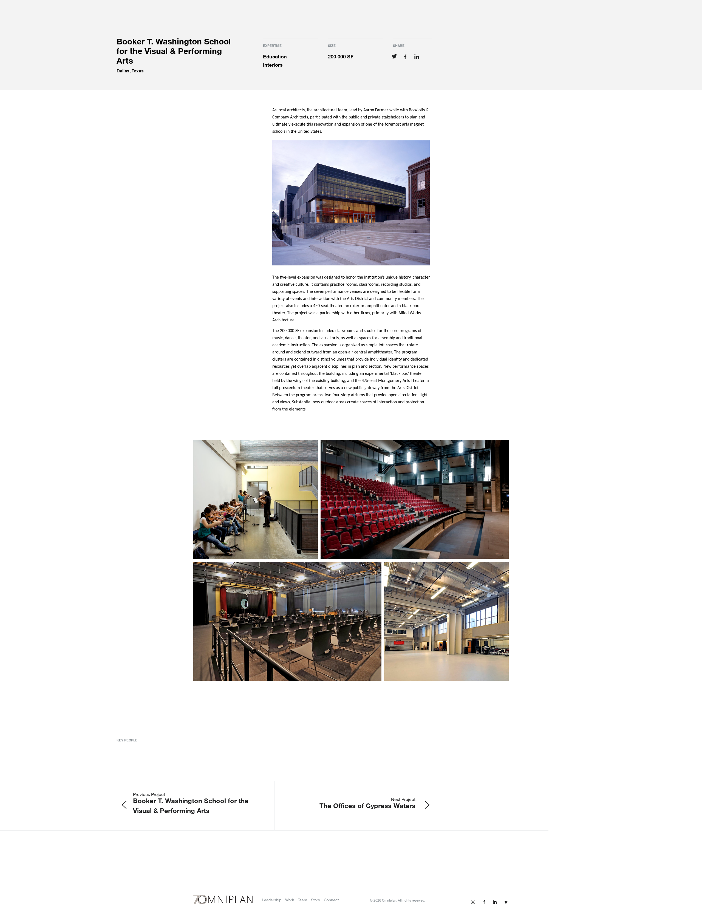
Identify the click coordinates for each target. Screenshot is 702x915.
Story (315, 899)
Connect (331, 899)
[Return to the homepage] (223, 901)
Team (302, 899)
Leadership (271, 899)
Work (289, 899)
